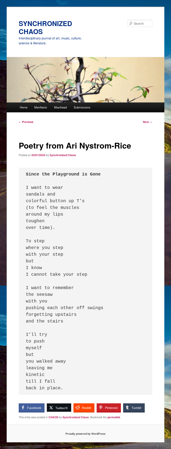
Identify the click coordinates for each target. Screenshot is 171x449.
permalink (114, 417)
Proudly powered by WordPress (85, 434)
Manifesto (40, 107)
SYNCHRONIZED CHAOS (45, 27)
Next (147, 122)
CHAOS (53, 417)
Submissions (82, 107)
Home (23, 107)
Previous (26, 122)
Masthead (60, 107)
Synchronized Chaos (63, 155)
